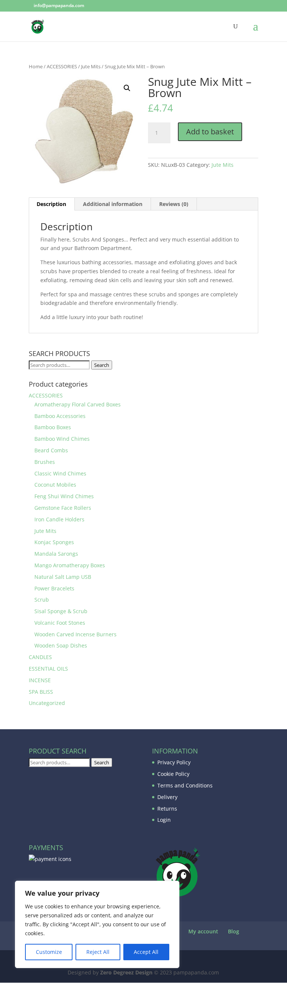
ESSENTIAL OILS (48, 668)
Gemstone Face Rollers (62, 507)
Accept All (146, 951)
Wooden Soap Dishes (60, 645)
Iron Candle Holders (59, 519)
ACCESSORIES (62, 66)
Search (101, 365)
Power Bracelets (54, 588)
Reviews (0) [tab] (173, 203)
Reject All (97, 951)
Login (164, 819)
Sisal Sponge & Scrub (60, 611)
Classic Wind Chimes (60, 473)
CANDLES (40, 657)
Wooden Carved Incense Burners (75, 634)
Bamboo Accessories (60, 415)
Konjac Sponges (54, 542)
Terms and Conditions (185, 785)
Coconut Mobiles (55, 484)
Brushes (44, 461)
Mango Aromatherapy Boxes (69, 565)
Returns (167, 808)
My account (203, 931)
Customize (49, 951)
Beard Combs (51, 450)
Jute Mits (91, 66)
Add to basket (210, 132)
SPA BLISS (41, 691)
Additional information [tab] (112, 203)
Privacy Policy (174, 762)
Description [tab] (51, 203)
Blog (233, 931)
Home (36, 66)
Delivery (167, 797)
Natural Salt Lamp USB (62, 576)
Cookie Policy (173, 773)
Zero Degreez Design (126, 972)
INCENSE (40, 680)
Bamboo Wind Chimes (62, 438)
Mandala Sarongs (56, 553)
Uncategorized (47, 702)
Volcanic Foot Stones (59, 622)
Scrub (41, 599)
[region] (97, 924)
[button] (127, 88)
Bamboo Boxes (52, 427)
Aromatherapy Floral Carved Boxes (77, 404)
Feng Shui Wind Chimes (64, 496)
